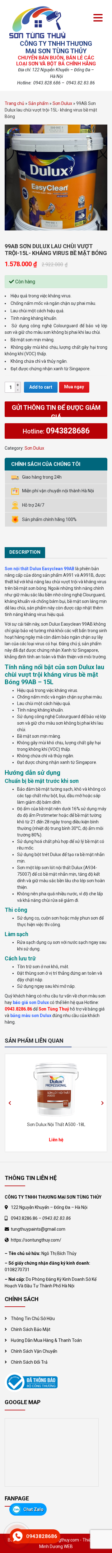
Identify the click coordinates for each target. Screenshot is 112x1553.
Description (24, 552)
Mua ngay (74, 386)
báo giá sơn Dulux (31, 1002)
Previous (10, 1103)
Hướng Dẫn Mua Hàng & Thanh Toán (46, 1340)
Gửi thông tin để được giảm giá (56, 410)
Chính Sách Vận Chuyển (34, 1351)
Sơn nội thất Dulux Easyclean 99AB (39, 568)
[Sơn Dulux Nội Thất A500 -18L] (56, 1088)
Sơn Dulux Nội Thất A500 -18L (56, 1124)
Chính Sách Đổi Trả (29, 1362)
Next (102, 1103)
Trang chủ (14, 103)
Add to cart (40, 387)
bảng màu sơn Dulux (30, 1015)
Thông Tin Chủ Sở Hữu (33, 1318)
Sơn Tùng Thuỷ (53, 1008)
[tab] (25, 552)
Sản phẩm (38, 103)
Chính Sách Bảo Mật (30, 1329)
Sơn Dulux (62, 103)
